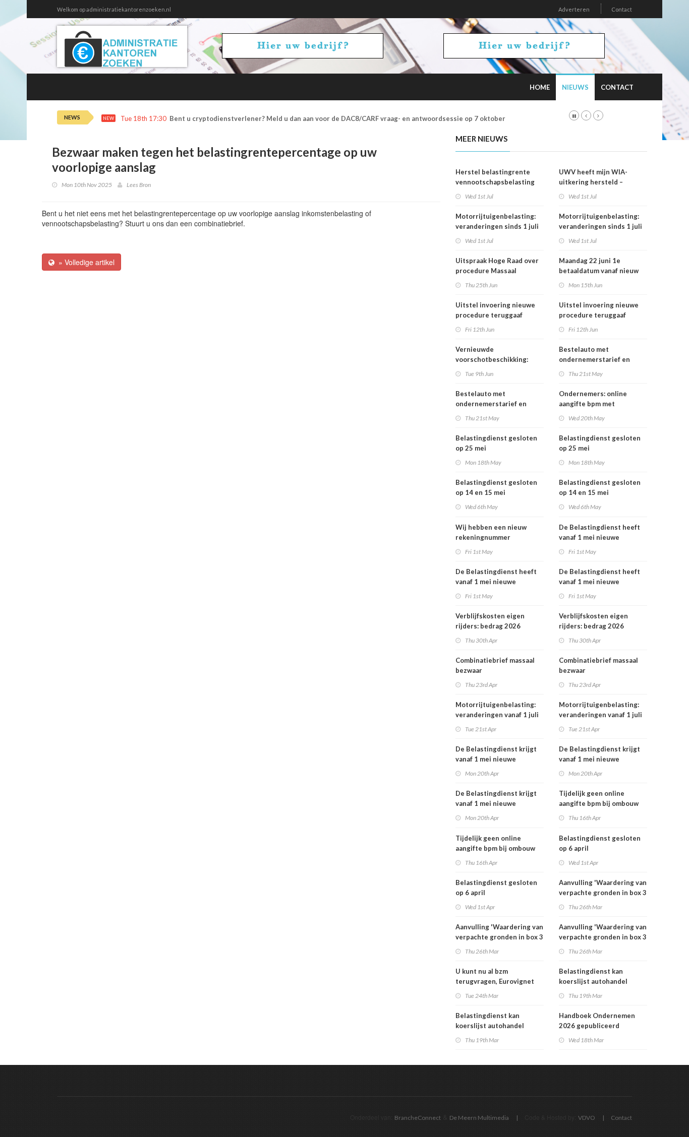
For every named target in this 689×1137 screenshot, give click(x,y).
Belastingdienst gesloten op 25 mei (496, 443)
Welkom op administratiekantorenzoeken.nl (114, 9)
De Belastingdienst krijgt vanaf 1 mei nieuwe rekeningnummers (496, 759)
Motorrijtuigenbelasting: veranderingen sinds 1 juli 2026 (497, 226)
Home (540, 87)
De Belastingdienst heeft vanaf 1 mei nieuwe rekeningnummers (496, 581)
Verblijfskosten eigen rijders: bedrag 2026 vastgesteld (490, 626)
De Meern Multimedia (479, 1117)
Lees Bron (139, 184)
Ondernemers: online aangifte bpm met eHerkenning (593, 404)
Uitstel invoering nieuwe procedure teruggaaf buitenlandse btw (495, 315)
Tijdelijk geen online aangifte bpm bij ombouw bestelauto (495, 848)
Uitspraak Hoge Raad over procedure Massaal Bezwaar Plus (497, 271)
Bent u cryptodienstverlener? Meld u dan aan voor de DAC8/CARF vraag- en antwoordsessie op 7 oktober (337, 118)
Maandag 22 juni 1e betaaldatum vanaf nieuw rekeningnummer (599, 271)
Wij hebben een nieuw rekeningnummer (491, 532)
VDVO (586, 1117)
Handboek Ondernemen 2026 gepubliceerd (597, 1021)
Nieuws (575, 87)
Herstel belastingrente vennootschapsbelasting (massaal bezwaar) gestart (497, 182)
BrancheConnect (417, 1117)
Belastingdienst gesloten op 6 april (496, 887)
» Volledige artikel (84, 262)
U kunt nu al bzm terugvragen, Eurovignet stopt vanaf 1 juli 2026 (494, 981)
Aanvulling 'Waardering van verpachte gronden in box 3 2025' (499, 937)
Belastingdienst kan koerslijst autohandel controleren (489, 1026)
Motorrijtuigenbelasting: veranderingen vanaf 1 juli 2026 (497, 715)
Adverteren (574, 9)
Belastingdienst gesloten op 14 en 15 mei (496, 487)
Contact (621, 9)
